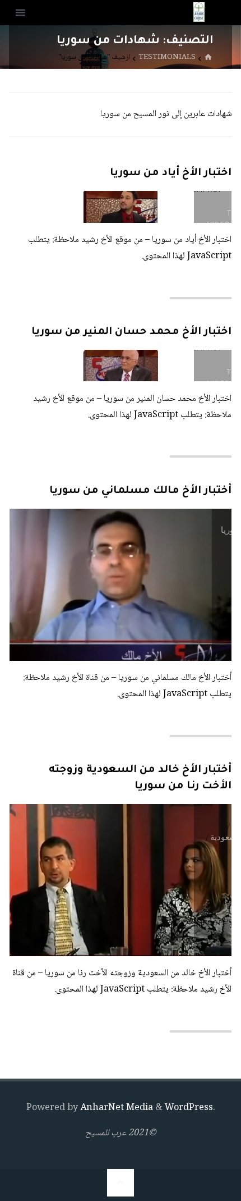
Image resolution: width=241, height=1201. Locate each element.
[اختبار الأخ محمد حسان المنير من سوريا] (65, 365)
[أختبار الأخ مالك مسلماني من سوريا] (74, 585)
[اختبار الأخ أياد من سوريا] (65, 206)
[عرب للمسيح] (199, 12)
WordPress (189, 1108)
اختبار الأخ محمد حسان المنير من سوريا (131, 332)
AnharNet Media (115, 1108)
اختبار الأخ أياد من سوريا (170, 173)
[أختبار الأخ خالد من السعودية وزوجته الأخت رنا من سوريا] (65, 880)
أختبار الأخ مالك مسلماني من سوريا (140, 491)
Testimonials (167, 58)
